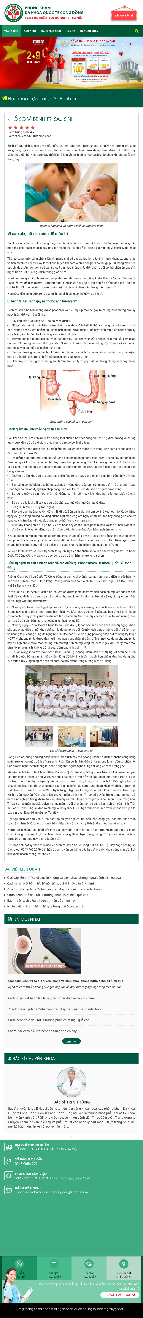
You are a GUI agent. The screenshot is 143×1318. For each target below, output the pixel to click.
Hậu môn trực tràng (29, 98)
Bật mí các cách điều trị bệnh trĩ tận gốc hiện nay (41, 901)
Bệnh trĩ (68, 98)
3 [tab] (77, 1137)
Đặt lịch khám (89, 30)
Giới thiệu (30, 30)
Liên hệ (70, 30)
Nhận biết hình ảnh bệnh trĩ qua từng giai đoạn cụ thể (45, 906)
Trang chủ (11, 30)
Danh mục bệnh (51, 30)
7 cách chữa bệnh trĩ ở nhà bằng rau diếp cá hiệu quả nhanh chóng (54, 889)
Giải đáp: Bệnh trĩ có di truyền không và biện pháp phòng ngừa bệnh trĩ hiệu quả (64, 878)
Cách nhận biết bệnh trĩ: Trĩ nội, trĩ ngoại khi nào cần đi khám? (50, 883)
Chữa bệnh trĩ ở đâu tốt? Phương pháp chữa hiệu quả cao (47, 895)
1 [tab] (66, 1137)
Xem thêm (71, 1041)
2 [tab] (71, 1137)
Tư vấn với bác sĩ (120, 1295)
